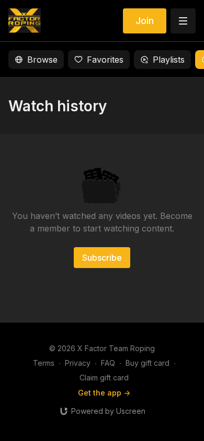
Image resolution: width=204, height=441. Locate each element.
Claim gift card (104, 377)
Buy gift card (147, 362)
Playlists (169, 59)
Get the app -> (104, 392)
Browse (42, 59)
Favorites (105, 59)
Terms (43, 362)
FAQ (108, 362)
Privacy (77, 362)
